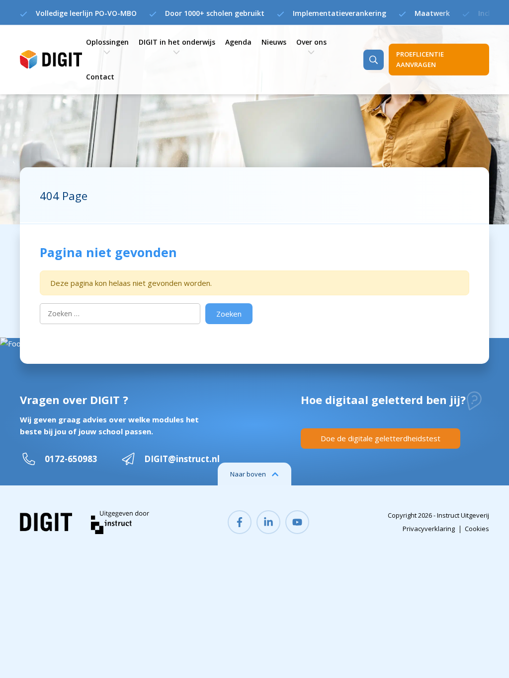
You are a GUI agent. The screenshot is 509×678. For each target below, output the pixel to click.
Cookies (477, 528)
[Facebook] (240, 522)
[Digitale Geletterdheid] (50, 59)
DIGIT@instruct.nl (182, 459)
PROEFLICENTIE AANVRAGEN (420, 59)
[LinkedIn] (268, 522)
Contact (100, 76)
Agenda (238, 42)
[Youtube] (297, 522)
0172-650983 (71, 459)
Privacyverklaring (429, 528)
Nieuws (273, 42)
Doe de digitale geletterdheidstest (380, 438)
